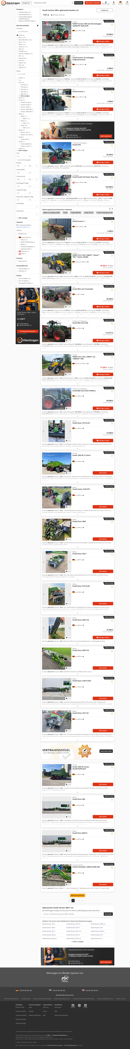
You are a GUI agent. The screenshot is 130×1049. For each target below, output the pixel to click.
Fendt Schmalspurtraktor (105, 213)
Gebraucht (22, 261)
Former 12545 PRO (27, 109)
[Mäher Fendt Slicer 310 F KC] (56, 721)
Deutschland (23, 227)
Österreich (25, 251)
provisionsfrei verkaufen (27, 331)
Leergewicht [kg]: (21, 190)
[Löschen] (72, 3)
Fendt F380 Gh (76, 213)
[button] (127, 3)
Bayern (24, 244)
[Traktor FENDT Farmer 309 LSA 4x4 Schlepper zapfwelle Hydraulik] (56, 32)
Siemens (23, 47)
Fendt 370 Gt (88, 213)
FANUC (22, 63)
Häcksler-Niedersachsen (11, 999)
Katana (22, 148)
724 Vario (24, 87)
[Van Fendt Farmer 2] (56, 100)
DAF (21, 49)
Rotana (22, 130)
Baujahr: (18, 163)
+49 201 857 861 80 (25, 990)
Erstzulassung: (20, 176)
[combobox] (28, 233)
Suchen (79, 3)
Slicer (21, 98)
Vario (21, 82)
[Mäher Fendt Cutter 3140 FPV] (56, 497)
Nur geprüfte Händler (26, 283)
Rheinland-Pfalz (26, 249)
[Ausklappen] (77, 50)
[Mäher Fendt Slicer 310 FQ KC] (56, 431)
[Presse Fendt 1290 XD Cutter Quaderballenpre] (56, 775)
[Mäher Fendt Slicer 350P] (56, 530)
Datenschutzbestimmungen (54, 1045)
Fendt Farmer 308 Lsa (98, 924)
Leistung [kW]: (20, 169)
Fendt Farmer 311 (97, 938)
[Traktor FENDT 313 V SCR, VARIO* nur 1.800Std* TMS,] (56, 365)
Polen (23, 253)
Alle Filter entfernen (58, 15)
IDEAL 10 (24, 125)
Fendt (21, 35)
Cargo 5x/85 (25, 139)
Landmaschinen (25, 12)
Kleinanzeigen (24, 268)
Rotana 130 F (25, 132)
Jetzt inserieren (106, 136)
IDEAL (21, 114)
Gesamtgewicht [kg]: (22, 183)
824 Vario (24, 89)
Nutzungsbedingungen (71, 1045)
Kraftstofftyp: (20, 203)
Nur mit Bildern (24, 278)
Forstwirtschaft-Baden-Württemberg (83, 999)
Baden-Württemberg (28, 242)
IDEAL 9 (24, 121)
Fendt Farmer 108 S (48, 928)
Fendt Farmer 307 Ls (73, 935)
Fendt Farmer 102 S (48, 924)
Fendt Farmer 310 (97, 935)
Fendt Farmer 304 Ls (49, 935)
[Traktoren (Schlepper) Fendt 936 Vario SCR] (56, 331)
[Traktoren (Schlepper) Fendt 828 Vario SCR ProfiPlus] (56, 399)
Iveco (22, 42)
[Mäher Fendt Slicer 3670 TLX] (56, 628)
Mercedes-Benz (25, 40)
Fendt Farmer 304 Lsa (49, 938)
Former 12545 (26, 107)
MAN (22, 44)
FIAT (21, 65)
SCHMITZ (23, 51)
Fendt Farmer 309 (97, 928)
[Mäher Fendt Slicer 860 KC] (56, 841)
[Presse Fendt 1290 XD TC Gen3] (56, 463)
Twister (22, 141)
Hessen (24, 240)
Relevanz (105, 10)
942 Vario (24, 91)
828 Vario (24, 94)
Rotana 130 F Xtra (27, 134)
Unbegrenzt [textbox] (22, 233)
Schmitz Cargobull (25, 53)
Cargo (21, 137)
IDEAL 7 (24, 116)
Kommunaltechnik (25, 14)
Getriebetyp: (20, 211)
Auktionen (22, 271)
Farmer (22, 78)
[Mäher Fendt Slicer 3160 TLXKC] (56, 689)
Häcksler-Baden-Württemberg (42, 999)
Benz (22, 37)
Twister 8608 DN (26, 144)
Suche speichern (78, 895)
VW (21, 56)
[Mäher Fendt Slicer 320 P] (56, 562)
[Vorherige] (43, 32)
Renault (22, 58)
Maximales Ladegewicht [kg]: (25, 197)
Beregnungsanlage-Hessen (62, 999)
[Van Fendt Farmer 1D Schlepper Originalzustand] (56, 66)
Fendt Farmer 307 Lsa (74, 938)
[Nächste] (69, 32)
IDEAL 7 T (26, 118)
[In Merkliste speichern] (112, 24)
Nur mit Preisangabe (24, 160)
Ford (21, 60)
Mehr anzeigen (78, 942)
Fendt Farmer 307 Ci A (74, 931)
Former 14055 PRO (27, 111)
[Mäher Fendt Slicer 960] (56, 807)
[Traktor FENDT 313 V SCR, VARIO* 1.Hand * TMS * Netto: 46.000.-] (56, 263)
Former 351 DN (26, 102)
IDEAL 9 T (26, 123)
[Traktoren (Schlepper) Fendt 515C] (56, 153)
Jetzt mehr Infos (106, 751)
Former (22, 100)
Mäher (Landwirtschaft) (52, 213)
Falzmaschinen (26, 999)
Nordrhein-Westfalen (28, 246)
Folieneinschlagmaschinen (105, 999)
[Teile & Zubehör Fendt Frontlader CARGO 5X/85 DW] (56, 875)
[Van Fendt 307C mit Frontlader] (56, 297)
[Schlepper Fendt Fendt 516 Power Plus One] (56, 185)
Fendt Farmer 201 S (48, 931)
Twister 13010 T (26, 146)
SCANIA (22, 67)
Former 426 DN (26, 105)
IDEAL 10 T (27, 128)
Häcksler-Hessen (121, 999)
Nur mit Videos (24, 281)
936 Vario (24, 85)
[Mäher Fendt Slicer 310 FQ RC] (56, 594)
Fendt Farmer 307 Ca (73, 924)
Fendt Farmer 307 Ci (73, 928)
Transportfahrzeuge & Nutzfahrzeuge (25, 18)
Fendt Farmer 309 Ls (97, 931)
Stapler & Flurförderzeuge (27, 21)
